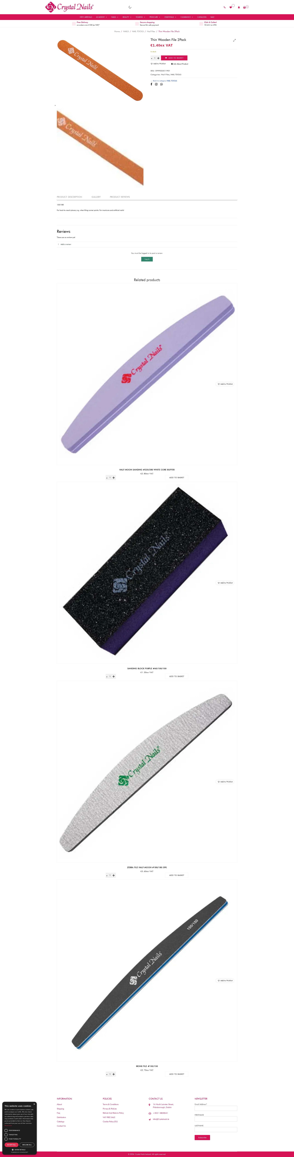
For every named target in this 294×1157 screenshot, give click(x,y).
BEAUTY (126, 17)
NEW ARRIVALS (86, 17)
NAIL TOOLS (138, 31)
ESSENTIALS (169, 17)
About (59, 1104)
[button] (194, 63)
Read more (8, 1125)
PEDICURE (154, 17)
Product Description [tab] (69, 197)
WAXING (139, 17)
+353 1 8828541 (160, 1113)
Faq (58, 1113)
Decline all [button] (27, 1145)
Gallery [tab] (96, 197)
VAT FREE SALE (109, 1117)
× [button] (34, 1104)
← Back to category (164, 81)
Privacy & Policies (110, 1109)
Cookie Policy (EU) (110, 1121)
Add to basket (176, 58)
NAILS (113, 17)
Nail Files (151, 31)
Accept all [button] (11, 1145)
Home (117, 31)
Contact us (61, 1126)
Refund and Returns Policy (113, 1113)
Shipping (60, 1109)
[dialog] (19, 1128)
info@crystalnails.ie (161, 1119)
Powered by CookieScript (19, 1152)
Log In (147, 259)
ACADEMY (100, 17)
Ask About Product (180, 64)
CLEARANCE (186, 17)
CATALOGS (201, 17)
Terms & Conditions (111, 1104)
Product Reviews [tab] (120, 197)
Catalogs (60, 1121)
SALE (212, 17)
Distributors (61, 1117)
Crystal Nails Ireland (143, 1154)
